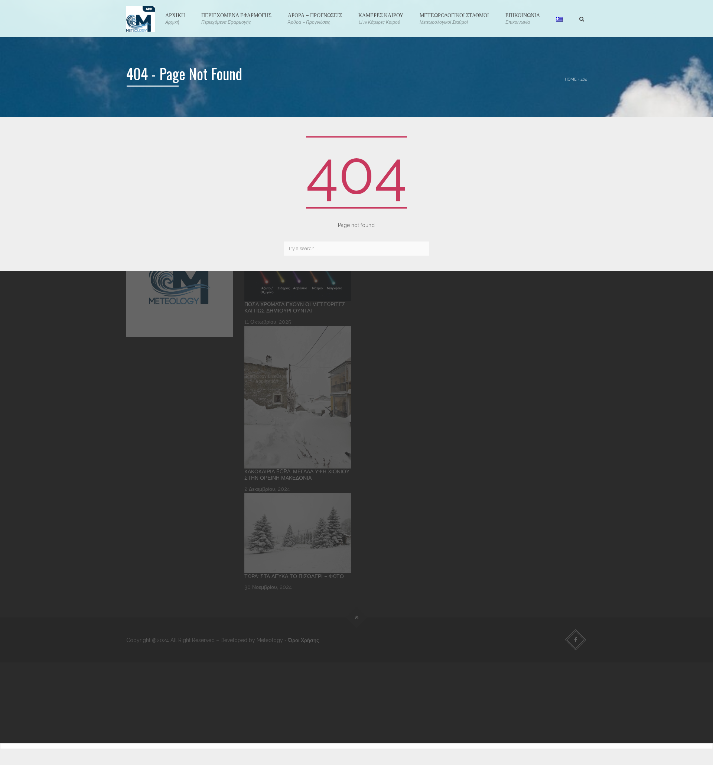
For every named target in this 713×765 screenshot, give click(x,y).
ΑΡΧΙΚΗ (175, 18)
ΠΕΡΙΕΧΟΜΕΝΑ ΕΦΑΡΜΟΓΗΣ (236, 18)
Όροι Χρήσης (303, 640)
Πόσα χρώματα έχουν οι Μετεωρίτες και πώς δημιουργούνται (294, 307)
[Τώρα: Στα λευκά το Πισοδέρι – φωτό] (297, 533)
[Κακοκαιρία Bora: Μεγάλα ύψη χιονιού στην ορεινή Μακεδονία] (297, 397)
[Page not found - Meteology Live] (140, 18)
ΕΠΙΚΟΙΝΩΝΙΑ (522, 18)
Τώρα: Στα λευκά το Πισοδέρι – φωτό (294, 576)
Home (571, 79)
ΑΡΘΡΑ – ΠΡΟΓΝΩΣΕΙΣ (315, 18)
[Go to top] (356, 617)
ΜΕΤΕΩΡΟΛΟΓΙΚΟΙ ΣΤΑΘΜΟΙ (454, 18)
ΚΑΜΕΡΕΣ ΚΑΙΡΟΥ (380, 18)
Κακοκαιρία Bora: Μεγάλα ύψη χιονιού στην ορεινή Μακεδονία (296, 475)
